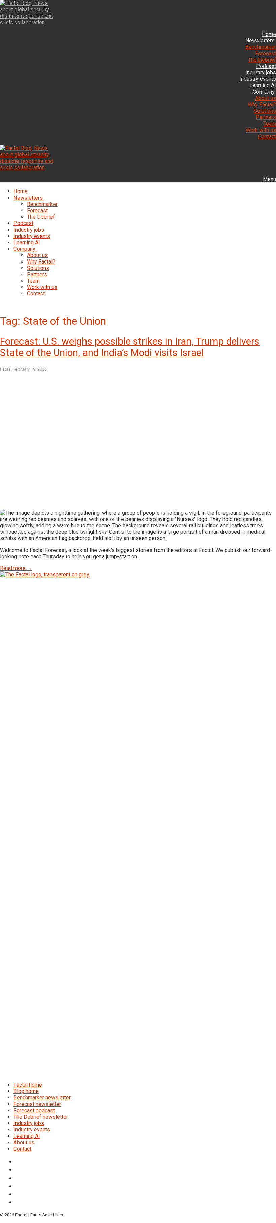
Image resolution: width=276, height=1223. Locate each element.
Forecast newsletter (37, 1104)
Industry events (31, 1129)
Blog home (26, 1091)
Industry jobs (28, 1123)
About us (23, 1142)
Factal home (27, 1085)
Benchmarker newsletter (42, 1097)
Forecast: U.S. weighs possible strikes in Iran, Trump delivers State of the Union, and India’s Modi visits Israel (130, 347)
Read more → (16, 568)
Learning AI (26, 1136)
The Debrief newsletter (40, 1117)
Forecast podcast (34, 1110)
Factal (6, 369)
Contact (22, 1149)
